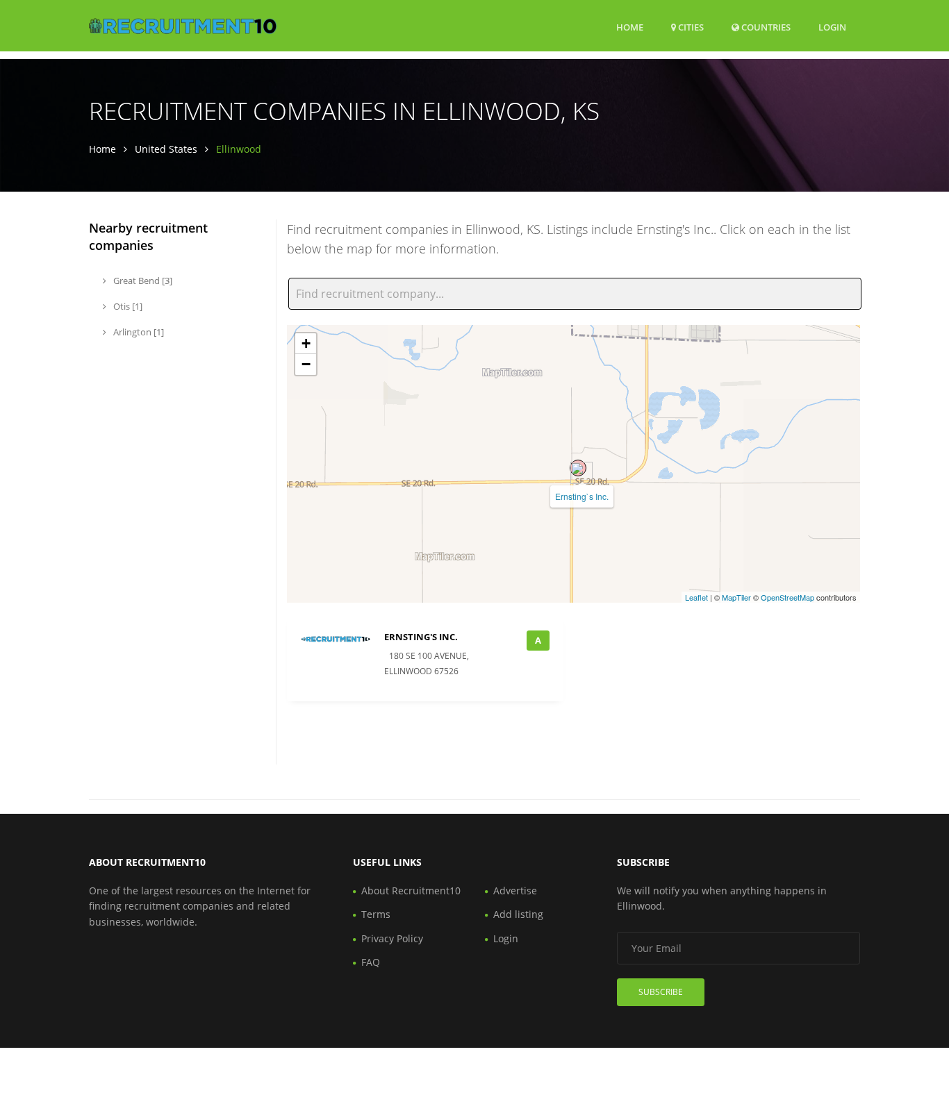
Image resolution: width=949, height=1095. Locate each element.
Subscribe (660, 992)
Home (629, 27)
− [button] (306, 364)
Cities (690, 27)
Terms (375, 914)
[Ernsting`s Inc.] (578, 468)
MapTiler (736, 597)
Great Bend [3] (141, 280)
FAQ (370, 962)
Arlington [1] (137, 332)
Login (832, 26)
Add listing (518, 914)
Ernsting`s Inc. (582, 496)
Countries (765, 26)
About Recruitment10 (411, 890)
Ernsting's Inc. (421, 636)
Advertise (515, 890)
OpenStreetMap (787, 597)
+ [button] (306, 343)
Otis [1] (126, 306)
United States (166, 149)
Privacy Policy (392, 938)
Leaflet (696, 597)
